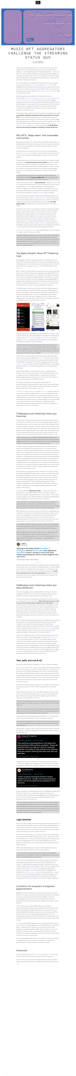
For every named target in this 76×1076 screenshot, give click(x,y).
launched (28, 366)
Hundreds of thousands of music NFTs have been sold (39, 98)
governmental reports (48, 85)
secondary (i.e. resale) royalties (46, 628)
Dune (34, 197)
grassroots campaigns (34, 85)
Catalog (47, 283)
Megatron (36, 266)
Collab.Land (41, 223)
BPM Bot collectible (36, 954)
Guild (34, 223)
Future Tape (52, 123)
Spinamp (18, 125)
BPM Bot (32, 125)
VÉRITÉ (48, 716)
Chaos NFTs (42, 358)
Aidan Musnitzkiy (20, 230)
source (38, 562)
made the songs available (22, 364)
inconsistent (33, 868)
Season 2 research (31, 872)
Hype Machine (45, 337)
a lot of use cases (25, 153)
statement (55, 434)
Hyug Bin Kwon (31, 391)
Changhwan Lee (20, 391)
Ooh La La (24, 125)
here (53, 956)
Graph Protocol (43, 197)
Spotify (42, 192)
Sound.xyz (39, 283)
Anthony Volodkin (30, 337)
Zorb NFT (50, 954)
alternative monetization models (46, 91)
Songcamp (23, 667)
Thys (40, 694)
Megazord (19, 268)
